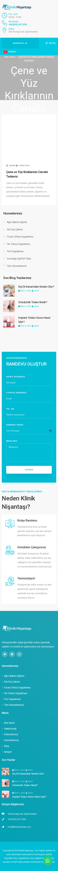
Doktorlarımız (11, 734)
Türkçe (12, 52)
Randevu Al (20, 43)
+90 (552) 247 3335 (18, 24)
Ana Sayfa (9, 57)
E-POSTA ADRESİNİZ (16, 393)
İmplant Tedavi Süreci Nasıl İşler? (29, 796)
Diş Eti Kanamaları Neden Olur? (36, 286)
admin (36, 291)
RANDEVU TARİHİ (14, 425)
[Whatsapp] (47, 860)
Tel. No (10, 409)
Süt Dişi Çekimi (15, 229)
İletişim (8, 751)
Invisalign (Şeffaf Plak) (19, 258)
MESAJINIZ (12, 441)
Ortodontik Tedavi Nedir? (32, 302)
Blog (6, 746)
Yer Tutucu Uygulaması (18, 244)
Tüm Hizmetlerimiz (17, 266)
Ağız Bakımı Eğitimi (17, 222)
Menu (52, 43)
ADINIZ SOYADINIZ (15, 377)
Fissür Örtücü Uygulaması (20, 236)
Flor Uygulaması (15, 251)
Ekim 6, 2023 (25, 291)
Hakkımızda (10, 728)
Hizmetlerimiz (11, 740)
